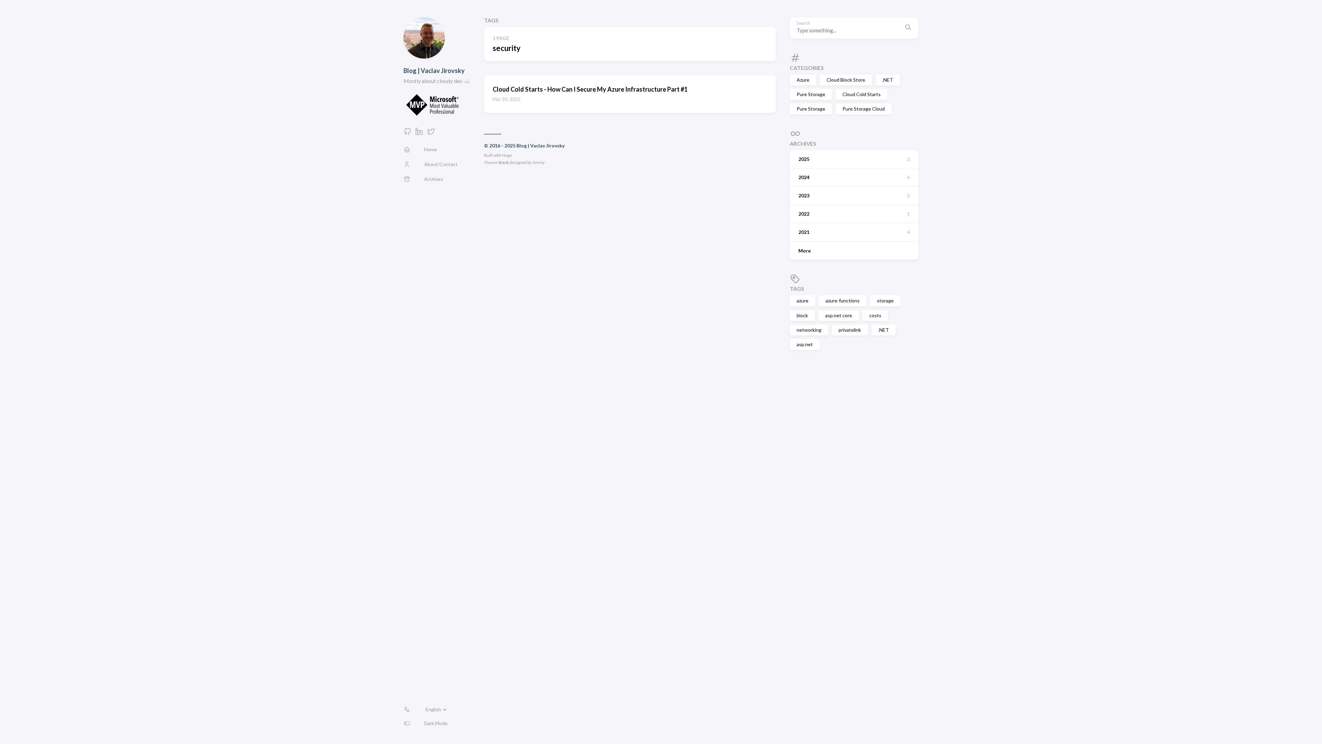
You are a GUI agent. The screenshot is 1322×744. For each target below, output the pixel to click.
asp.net (805, 344)
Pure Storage (811, 94)
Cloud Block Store (846, 80)
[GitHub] (407, 133)
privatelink (850, 330)
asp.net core (838, 315)
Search (803, 23)
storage (885, 300)
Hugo (507, 155)
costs (875, 315)
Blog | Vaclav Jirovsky (434, 70)
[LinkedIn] (419, 133)
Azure (803, 80)
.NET (887, 80)
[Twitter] (431, 133)
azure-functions (843, 300)
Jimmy (538, 162)
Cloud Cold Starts (861, 94)
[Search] (908, 28)
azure (802, 300)
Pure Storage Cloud (863, 109)
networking (809, 330)
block (802, 315)
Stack (503, 162)
